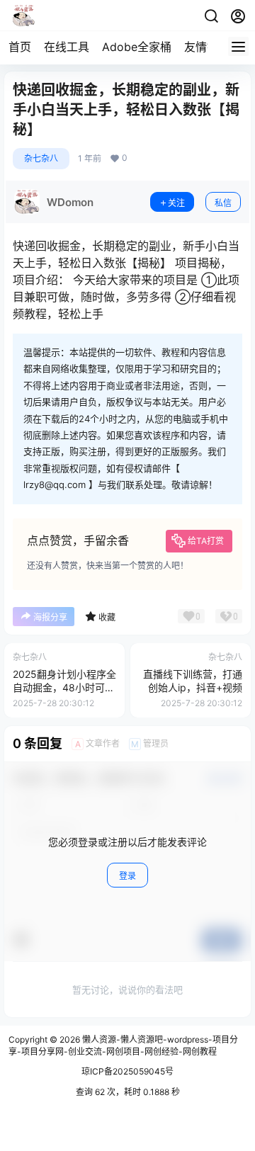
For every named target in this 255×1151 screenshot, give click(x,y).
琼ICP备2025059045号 (127, 1071)
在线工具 (66, 47)
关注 (176, 203)
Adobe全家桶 (136, 47)
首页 (19, 47)
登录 (127, 876)
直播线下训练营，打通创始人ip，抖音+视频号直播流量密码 (192, 688)
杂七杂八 (41, 158)
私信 (223, 203)
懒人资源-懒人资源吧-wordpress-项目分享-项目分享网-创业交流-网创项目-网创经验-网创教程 (123, 1045)
